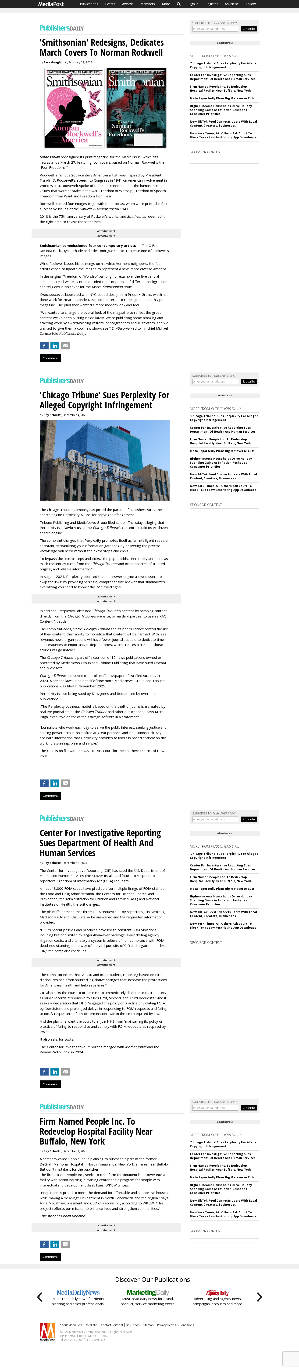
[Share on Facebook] (44, 345)
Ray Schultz (52, 415)
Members (147, 4)
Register (211, 4)
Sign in (193, 4)
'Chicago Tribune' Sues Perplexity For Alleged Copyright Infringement (224, 65)
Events (110, 4)
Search (179, 4)
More (166, 4)
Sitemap (148, 1325)
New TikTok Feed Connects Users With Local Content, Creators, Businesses (223, 124)
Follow (251, 4)
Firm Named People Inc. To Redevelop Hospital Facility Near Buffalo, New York (220, 89)
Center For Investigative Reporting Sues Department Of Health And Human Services (223, 77)
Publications (89, 4)
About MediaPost (71, 1325)
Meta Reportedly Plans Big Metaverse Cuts (222, 98)
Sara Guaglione (55, 62)
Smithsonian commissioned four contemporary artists (88, 245)
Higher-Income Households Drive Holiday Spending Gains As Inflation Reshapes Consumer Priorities (221, 110)
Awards (127, 4)
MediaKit (91, 1325)
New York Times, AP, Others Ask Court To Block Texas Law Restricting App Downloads (223, 135)
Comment (50, 358)
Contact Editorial (112, 1325)
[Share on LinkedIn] (54, 345)
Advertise (232, 4)
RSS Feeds (132, 1325)
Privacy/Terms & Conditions (175, 1325)
